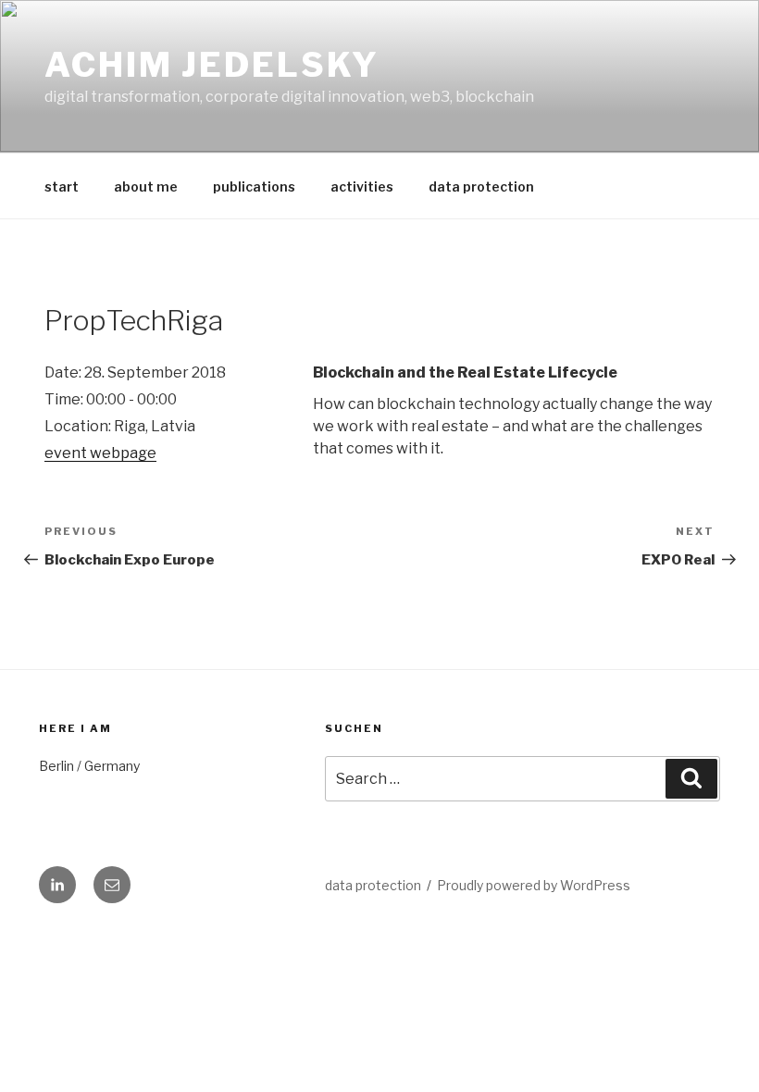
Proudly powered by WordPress (533, 885)
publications (254, 186)
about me (146, 186)
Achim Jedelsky (212, 64)
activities (361, 186)
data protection (481, 186)
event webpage (100, 453)
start (61, 186)
